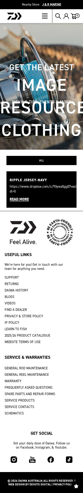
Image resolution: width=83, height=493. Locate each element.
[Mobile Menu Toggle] (47, 16)
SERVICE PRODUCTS (20, 400)
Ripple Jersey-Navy (28, 180)
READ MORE (19, 199)
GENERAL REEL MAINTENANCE (27, 374)
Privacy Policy (64, 484)
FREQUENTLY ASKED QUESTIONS (28, 387)
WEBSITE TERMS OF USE (23, 342)
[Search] (58, 16)
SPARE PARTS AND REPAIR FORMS (30, 394)
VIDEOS (10, 303)
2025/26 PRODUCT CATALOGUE (27, 335)
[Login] (66, 16)
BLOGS (9, 297)
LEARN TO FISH (16, 329)
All (41, 160)
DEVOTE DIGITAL (40, 484)
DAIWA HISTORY (16, 290)
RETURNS (12, 284)
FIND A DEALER (16, 309)
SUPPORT (12, 277)
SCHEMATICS (14, 413)
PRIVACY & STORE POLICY (24, 316)
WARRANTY (13, 381)
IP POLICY (12, 322)
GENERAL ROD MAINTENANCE (26, 368)
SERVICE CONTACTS (19, 407)
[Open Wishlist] (76, 486)
